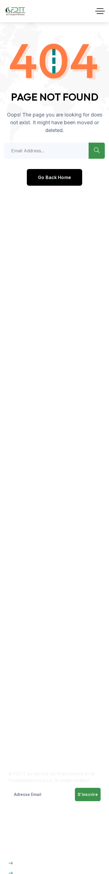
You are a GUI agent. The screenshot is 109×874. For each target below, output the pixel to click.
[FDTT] (15, 11)
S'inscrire (88, 794)
